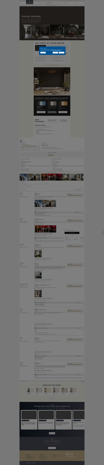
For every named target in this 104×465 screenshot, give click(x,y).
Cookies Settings (43, 52)
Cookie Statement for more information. (56, 50)
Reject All (61, 52)
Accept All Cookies (55, 52)
